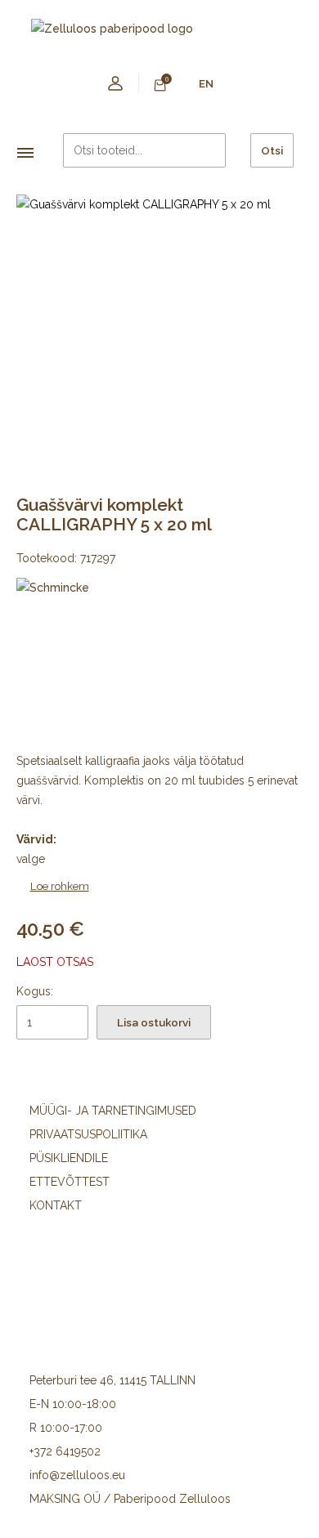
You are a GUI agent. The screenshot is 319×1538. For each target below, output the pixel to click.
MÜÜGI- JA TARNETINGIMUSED (112, 1110)
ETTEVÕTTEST (69, 1181)
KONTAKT (55, 1205)
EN (206, 83)
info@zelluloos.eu (77, 1475)
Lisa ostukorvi (154, 1022)
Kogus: (34, 991)
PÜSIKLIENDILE (68, 1158)
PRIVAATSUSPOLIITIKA (88, 1134)
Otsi (272, 150)
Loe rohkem (59, 885)
